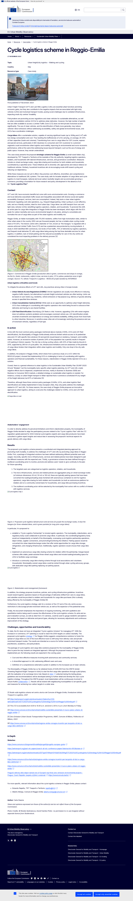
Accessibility (83, 882)
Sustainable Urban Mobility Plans (47, 36)
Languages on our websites (36, 882)
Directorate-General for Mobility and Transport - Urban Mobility (88, 853)
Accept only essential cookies (106, 894)
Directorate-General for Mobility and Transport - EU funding (87, 857)
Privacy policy (60, 882)
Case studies (27, 42)
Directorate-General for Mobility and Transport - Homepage (87, 849)
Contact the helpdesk (75, 836)
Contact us (55, 878)
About (17, 36)
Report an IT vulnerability (16, 882)
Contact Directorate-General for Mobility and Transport (86, 833)
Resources (27, 36)
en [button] (79, 10)
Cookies (50, 882)
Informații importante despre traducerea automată (47, 26)
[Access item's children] (20, 36)
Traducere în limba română (20, 26)
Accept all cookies (84, 894)
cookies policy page (45, 893)
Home (10, 36)
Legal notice (72, 882)
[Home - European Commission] (22, 9)
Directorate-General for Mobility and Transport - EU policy (87, 860)
